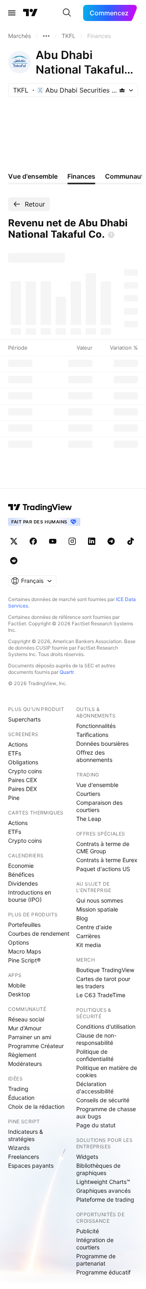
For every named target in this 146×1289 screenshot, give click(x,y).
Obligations (23, 762)
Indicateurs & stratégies (25, 1135)
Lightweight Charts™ (103, 1181)
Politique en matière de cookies (106, 1071)
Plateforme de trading (105, 1199)
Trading (18, 1088)
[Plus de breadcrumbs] (46, 36)
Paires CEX (22, 779)
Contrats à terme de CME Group (102, 847)
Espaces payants (31, 1165)
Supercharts (24, 719)
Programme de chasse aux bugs (106, 1112)
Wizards (19, 1147)
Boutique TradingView (105, 969)
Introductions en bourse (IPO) (29, 896)
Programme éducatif (103, 1272)
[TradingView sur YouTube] (52, 541)
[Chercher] (67, 13)
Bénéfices (21, 874)
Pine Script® (24, 960)
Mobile (17, 985)
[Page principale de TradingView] (30, 13)
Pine (13, 797)
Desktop (19, 994)
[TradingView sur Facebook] (33, 541)
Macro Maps (24, 951)
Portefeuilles (24, 924)
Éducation (21, 1097)
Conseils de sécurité (102, 1100)
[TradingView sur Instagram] (72, 541)
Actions (18, 744)
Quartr (67, 672)
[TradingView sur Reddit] (13, 560)
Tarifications (92, 734)
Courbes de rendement (38, 933)
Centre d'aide (94, 927)
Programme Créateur (36, 1045)
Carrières (88, 935)
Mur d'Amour (24, 1028)
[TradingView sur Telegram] (111, 541)
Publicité (87, 1231)
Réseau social (26, 1019)
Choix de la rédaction (36, 1106)
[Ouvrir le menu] (12, 13)
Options (18, 942)
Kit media (88, 944)
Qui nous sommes (99, 900)
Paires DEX (22, 788)
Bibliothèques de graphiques (98, 1169)
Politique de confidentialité (95, 1055)
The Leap (88, 818)
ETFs (14, 753)
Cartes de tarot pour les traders (103, 982)
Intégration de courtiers (95, 1243)
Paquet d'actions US (103, 868)
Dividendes (23, 883)
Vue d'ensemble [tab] (33, 176)
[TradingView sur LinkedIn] (91, 541)
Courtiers (88, 793)
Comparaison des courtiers (99, 806)
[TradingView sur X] (13, 541)
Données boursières (102, 743)
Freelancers (23, 1156)
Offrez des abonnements (94, 756)
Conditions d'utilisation (105, 1026)
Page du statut (96, 1125)
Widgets (87, 1156)
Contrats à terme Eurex (106, 860)
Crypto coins (25, 771)
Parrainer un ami (29, 1037)
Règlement (22, 1054)
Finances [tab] (81, 176)
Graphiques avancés (103, 1190)
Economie (21, 865)
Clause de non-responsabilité (96, 1039)
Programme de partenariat (96, 1260)
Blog (82, 918)
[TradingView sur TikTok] (130, 541)
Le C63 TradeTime (100, 995)
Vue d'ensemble (97, 784)
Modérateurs (25, 1063)
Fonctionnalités (96, 725)
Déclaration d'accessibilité (95, 1087)
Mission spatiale (97, 909)
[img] (122, 90)
